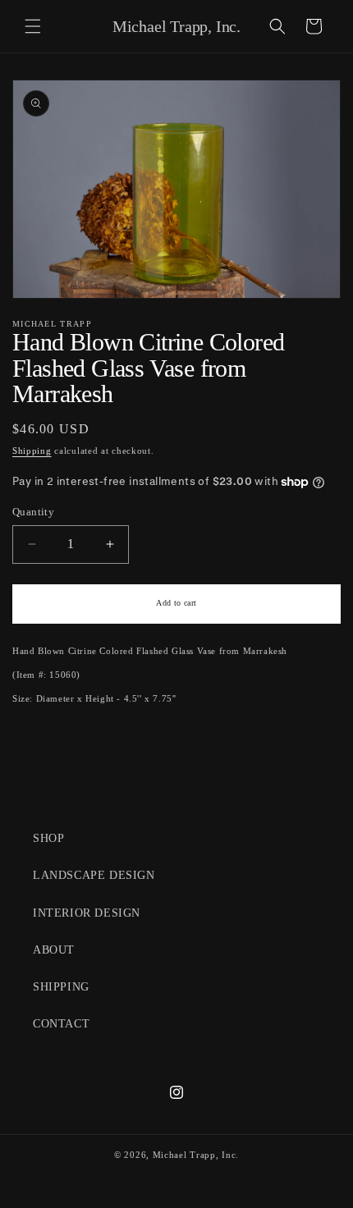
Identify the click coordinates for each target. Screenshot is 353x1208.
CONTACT (61, 1024)
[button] (33, 26)
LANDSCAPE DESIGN (94, 875)
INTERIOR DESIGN (86, 913)
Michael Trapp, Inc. (196, 1155)
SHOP (48, 838)
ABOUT (54, 950)
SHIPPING (61, 987)
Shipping (32, 450)
